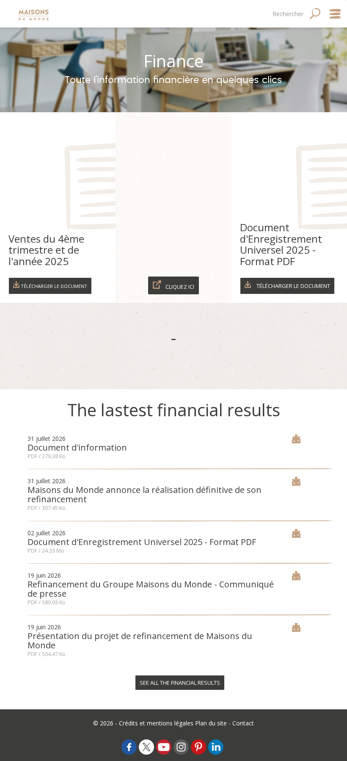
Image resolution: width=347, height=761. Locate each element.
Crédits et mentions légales (156, 723)
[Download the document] (296, 441)
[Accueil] (34, 14)
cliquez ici (179, 287)
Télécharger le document (53, 286)
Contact (243, 723)
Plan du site (211, 723)
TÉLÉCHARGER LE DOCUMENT (292, 286)
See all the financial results (180, 682)
